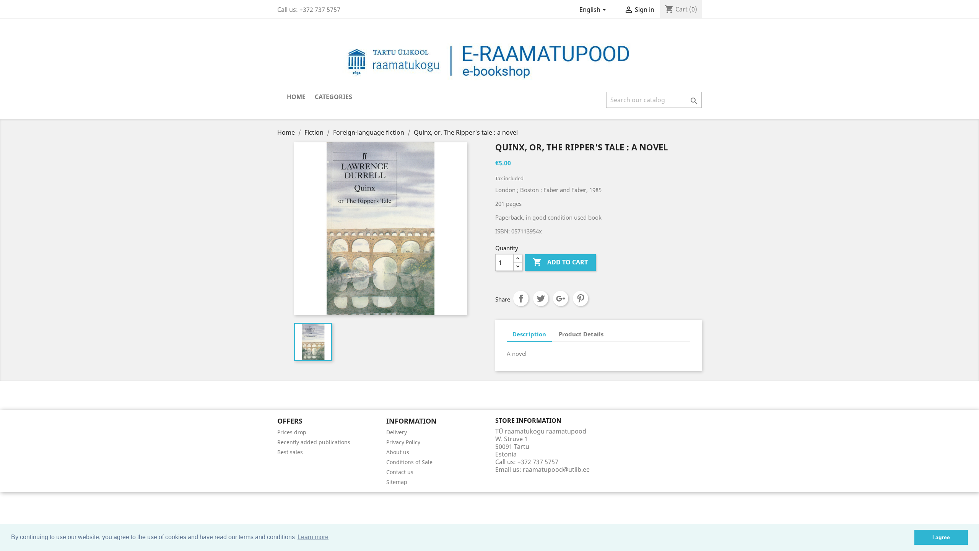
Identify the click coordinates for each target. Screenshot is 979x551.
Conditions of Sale (409, 462)
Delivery (396, 432)
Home (296, 97)
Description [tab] (529, 334)
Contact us (399, 472)
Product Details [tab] (581, 334)
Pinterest (580, 298)
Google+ (560, 298)
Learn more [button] (313, 537)
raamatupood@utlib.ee (556, 469)
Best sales (290, 452)
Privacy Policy (403, 442)
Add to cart (560, 262)
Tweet (540, 298)
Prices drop (291, 432)
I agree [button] (941, 537)
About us (397, 452)
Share (521, 298)
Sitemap (396, 482)
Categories (333, 97)
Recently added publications (313, 442)
